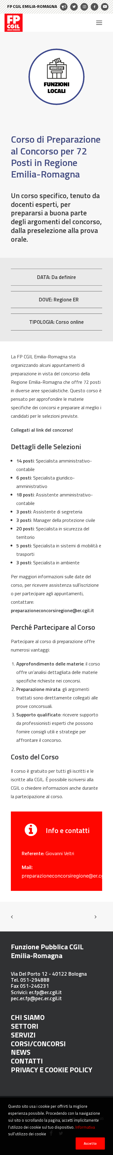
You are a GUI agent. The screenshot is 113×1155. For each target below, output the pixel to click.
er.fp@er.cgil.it (45, 992)
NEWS (20, 1052)
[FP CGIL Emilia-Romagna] (14, 23)
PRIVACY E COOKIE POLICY (51, 1069)
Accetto (90, 1143)
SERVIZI (23, 1034)
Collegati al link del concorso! (42, 429)
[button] (99, 23)
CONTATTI (27, 1060)
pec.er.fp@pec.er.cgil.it (36, 998)
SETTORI (24, 1026)
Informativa (85, 1127)
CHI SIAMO (28, 1017)
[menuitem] (37, 7)
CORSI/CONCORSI (38, 1043)
